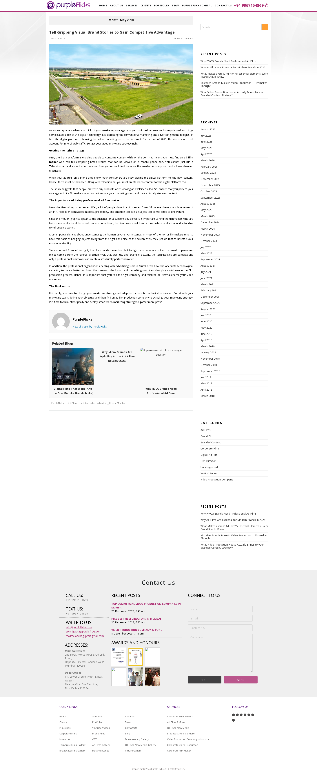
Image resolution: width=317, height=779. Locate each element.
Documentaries (100, 750)
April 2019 (206, 340)
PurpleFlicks (57, 403)
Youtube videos (101, 727)
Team (128, 722)
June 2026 (206, 141)
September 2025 (210, 197)
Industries (65, 727)
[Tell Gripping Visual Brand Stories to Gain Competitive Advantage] (121, 84)
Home (103, 5)
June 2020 (206, 321)
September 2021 (210, 259)
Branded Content (211, 442)
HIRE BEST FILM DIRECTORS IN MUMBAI (136, 618)
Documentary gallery (137, 739)
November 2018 (210, 358)
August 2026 (208, 129)
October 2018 (209, 365)
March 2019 (208, 346)
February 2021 (209, 290)
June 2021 (206, 278)
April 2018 (206, 389)
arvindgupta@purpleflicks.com (83, 631)
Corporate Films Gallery (72, 745)
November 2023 (210, 234)
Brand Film (207, 436)
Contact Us (223, 5)
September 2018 (210, 371)
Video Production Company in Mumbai (188, 739)
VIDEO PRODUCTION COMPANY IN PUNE (136, 630)
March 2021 (208, 284)
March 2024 (208, 228)
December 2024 (210, 222)
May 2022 (206, 253)
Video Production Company (217, 479)
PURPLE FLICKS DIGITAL (197, 5)
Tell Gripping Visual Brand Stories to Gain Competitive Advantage (112, 32)
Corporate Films (210, 448)
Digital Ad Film (209, 454)
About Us (116, 5)
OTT (94, 739)
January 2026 (208, 172)
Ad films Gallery (101, 745)
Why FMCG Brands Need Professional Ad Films (228, 61)
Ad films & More (176, 722)
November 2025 (210, 185)
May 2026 (206, 148)
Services (130, 716)
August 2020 (208, 309)
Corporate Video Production (182, 745)
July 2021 (206, 272)
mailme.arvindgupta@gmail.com (85, 636)
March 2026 (208, 160)
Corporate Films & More (180, 716)
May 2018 (206, 383)
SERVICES (132, 5)
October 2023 (209, 241)
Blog (127, 733)
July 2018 (206, 377)
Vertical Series (209, 473)
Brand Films (98, 733)
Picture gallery (133, 750)
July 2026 (206, 135)
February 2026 (209, 166)
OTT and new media (178, 727)
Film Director (208, 461)
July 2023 (206, 247)
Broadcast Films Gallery (72, 750)
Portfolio (161, 5)
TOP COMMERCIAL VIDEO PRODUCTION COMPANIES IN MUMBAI (146, 605)
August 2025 (208, 203)
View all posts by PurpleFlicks (89, 326)
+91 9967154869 (249, 5)
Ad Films (72, 403)
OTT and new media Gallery (140, 745)
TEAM (175, 5)
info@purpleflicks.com (79, 627)
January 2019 (208, 352)
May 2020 (206, 327)
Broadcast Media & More (181, 733)
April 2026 (206, 154)
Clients (146, 5)
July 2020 (206, 315)
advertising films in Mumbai (111, 403)
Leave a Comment (183, 38)
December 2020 (210, 296)
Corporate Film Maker (179, 750)
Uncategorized (209, 467)
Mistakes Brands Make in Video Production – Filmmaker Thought (234, 84)
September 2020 (210, 303)
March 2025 (208, 216)
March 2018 (208, 396)
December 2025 (210, 179)
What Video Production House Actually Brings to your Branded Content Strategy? (232, 93)
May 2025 (206, 210)
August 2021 (208, 265)
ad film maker (88, 403)
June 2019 (206, 334)
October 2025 (209, 191)
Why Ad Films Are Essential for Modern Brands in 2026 (233, 67)
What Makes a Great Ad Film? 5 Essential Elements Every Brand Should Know (234, 75)
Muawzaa (64, 739)
